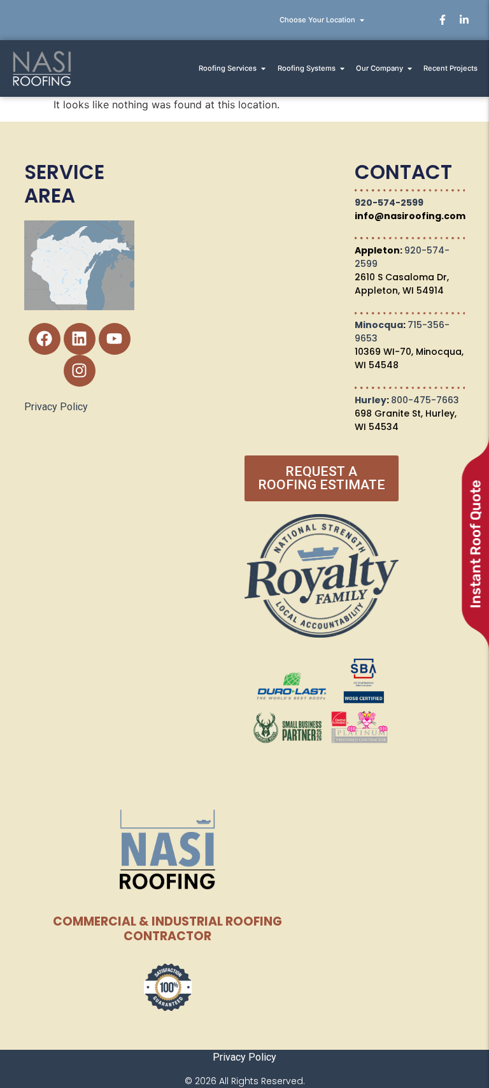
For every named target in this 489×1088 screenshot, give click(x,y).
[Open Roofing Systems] (342, 68)
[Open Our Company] (409, 68)
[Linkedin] (80, 339)
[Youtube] (115, 339)
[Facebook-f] (442, 20)
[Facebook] (44, 339)
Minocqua (379, 325)
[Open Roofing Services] (263, 68)
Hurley (370, 400)
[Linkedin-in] (464, 20)
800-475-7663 (425, 400)
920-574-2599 (389, 202)
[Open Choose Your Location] (361, 20)
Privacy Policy (56, 407)
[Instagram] (80, 371)
